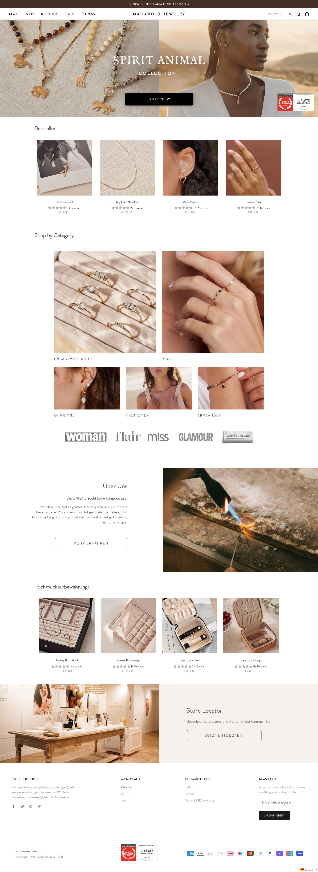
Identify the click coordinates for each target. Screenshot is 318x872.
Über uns (126, 787)
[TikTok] (39, 805)
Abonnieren (274, 815)
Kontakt (190, 794)
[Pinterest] (30, 805)
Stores (125, 794)
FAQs (189, 787)
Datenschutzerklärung (42, 857)
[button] (309, 869)
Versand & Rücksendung (199, 800)
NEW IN (13, 14)
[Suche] (299, 14)
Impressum (21, 857)
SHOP (29, 14)
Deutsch (273, 14)
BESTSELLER (49, 14)
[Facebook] (13, 805)
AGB (60, 857)
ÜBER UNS (88, 14)
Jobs (124, 800)
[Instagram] (22, 805)
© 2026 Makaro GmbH (26, 851)
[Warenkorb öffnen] (307, 14)
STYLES (69, 14)
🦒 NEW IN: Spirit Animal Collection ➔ (159, 4)
